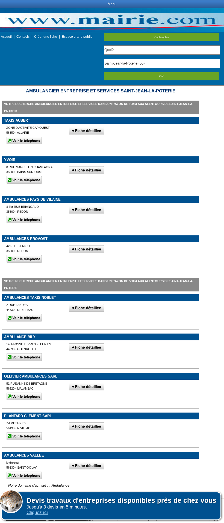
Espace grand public (77, 37)
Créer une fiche (45, 37)
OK (161, 76)
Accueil (6, 37)
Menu (112, 4)
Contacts (23, 37)
